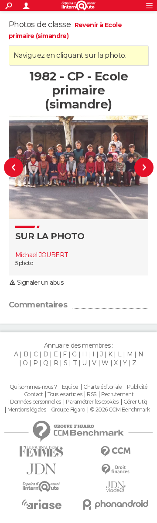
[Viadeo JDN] (115, 486)
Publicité (137, 387)
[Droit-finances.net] (115, 469)
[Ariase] (41, 504)
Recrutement (117, 394)
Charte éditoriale (102, 387)
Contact (33, 394)
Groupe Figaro (68, 410)
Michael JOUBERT (41, 255)
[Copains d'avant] (41, 486)
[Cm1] (17, 167)
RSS (91, 394)
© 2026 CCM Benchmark (120, 410)
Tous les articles (65, 394)
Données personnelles (35, 402)
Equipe (70, 387)
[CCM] (115, 451)
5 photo (24, 263)
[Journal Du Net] (41, 469)
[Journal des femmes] (41, 451)
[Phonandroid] (115, 504)
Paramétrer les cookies (92, 402)
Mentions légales (26, 410)
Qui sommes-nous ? (33, 387)
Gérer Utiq (135, 402)
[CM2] (140, 167)
